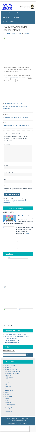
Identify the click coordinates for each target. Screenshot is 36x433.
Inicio (4, 13)
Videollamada (22, 216)
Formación (17, 17)
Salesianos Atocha (10, 404)
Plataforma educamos (23, 13)
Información (8, 394)
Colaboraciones (9, 379)
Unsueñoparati (9, 412)
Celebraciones (9, 377)
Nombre (6, 165)
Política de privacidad (19, 421)
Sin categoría (8, 408)
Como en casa (9, 381)
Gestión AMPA (9, 390)
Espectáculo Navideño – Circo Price (15, 334)
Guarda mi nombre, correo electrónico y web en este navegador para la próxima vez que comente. (18, 189)
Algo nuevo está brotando (12, 371)
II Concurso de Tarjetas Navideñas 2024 (17, 336)
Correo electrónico (9, 172)
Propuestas (8, 402)
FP (5, 388)
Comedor (11, 13)
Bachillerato (8, 375)
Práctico (7, 398)
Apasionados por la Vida (12, 104)
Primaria (7, 400)
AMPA (19, 33)
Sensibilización (9, 406)
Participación (8, 396)
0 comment (27, 33)
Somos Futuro (9, 410)
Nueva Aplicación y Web (12, 340)
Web (5, 179)
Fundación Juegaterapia (11, 77)
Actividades (8, 367)
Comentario (7, 144)
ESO (6, 385)
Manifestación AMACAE (12, 342)
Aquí (27, 233)
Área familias (26, 419)
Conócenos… (7, 17)
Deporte (7, 383)
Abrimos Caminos (10, 365)
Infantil (6, 392)
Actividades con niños (11, 369)
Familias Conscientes (11, 338)
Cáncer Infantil (15, 106)
